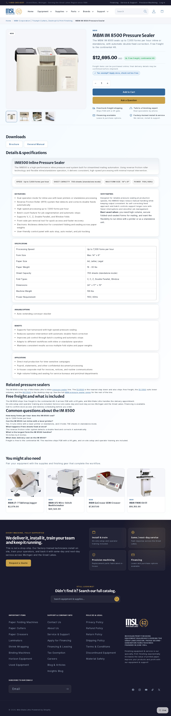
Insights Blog (55, 670)
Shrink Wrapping (19, 646)
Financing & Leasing (59, 646)
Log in (162, 3)
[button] (44, 11)
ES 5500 (142, 389)
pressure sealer (59, 389)
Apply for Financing (59, 640)
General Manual (35, 144)
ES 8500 (80, 389)
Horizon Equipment (20, 658)
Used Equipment (19, 664)
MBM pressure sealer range (78, 392)
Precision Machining (148, 3)
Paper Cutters (17, 628)
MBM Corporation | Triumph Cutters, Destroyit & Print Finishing (43, 21)
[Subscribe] (67, 689)
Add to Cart (129, 92)
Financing (114, 3)
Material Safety (95, 658)
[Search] (145, 11)
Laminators (15, 640)
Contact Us (54, 622)
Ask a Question (129, 100)
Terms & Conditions (98, 646)
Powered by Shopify (41, 710)
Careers (52, 658)
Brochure (14, 144)
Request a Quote (18, 563)
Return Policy (94, 634)
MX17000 (27, 392)
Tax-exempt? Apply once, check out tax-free (117, 73)
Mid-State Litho (24, 710)
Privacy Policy (94, 622)
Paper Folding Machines (23, 622)
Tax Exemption (56, 652)
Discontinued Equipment (101, 652)
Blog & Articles (56, 664)
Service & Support (129, 3)
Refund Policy (94, 628)
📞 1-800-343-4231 (15, 3)
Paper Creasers (18, 634)
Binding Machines (19, 652)
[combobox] (131, 11)
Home (8, 21)
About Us (53, 628)
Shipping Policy (95, 640)
